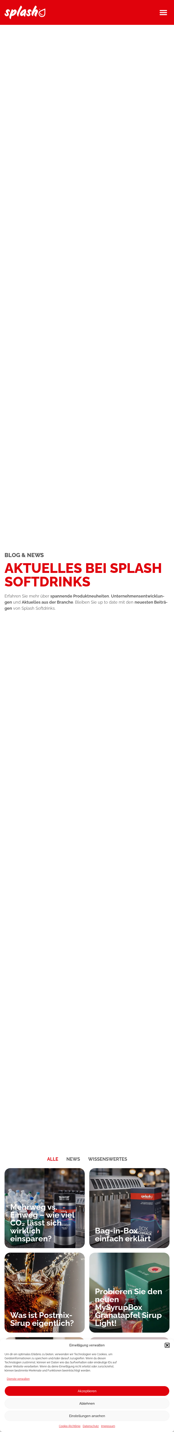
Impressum (108, 1426)
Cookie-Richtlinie (69, 1426)
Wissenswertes (107, 1159)
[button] (167, 1345)
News (73, 1159)
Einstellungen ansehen (87, 1416)
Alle (52, 1159)
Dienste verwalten (18, 1378)
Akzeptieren (87, 1391)
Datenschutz (91, 1426)
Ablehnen (87, 1404)
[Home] (25, 12)
